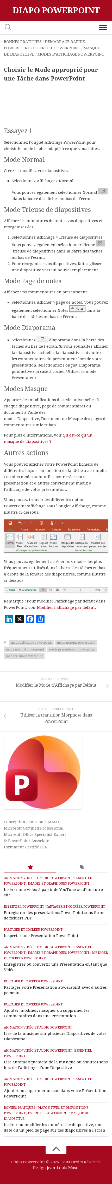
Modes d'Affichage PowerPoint (71, 54)
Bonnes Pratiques (23, 41)
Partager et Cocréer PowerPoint (75, 906)
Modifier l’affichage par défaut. (66, 607)
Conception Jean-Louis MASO (31, 822)
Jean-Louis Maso (62, 1167)
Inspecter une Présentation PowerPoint (41, 935)
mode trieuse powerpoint (24, 656)
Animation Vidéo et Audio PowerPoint (38, 878)
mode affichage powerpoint (31, 642)
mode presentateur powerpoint (72, 649)
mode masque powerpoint (76, 642)
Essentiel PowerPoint (56, 48)
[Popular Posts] (30, 867)
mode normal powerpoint (25, 649)
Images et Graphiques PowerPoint (58, 883)
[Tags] (82, 867)
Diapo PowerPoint (56, 10)
